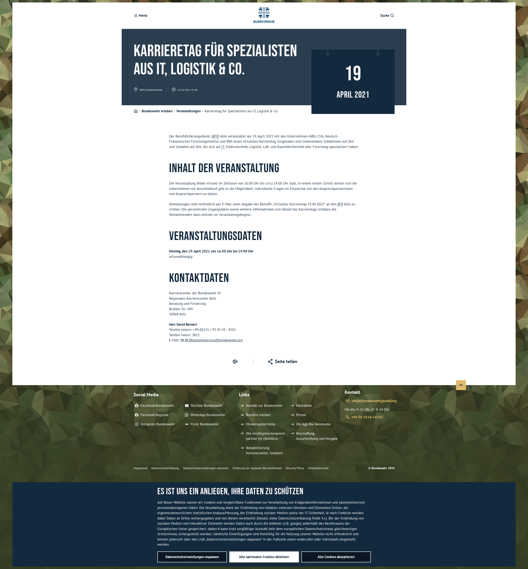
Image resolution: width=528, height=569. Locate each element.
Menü (143, 15)
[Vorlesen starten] (235, 362)
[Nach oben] (461, 385)
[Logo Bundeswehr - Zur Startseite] (264, 15)
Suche (384, 15)
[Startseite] (136, 111)
